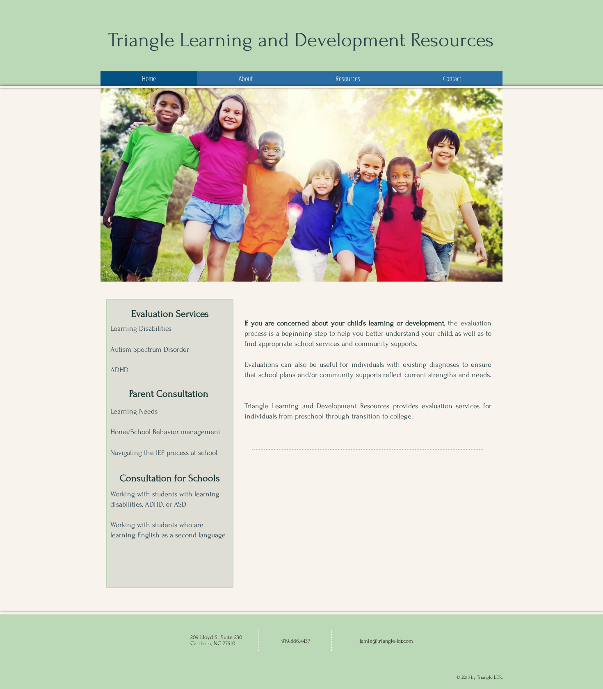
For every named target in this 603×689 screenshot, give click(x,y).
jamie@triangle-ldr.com (386, 641)
